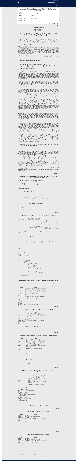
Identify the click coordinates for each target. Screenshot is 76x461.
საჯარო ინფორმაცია (34, 5)
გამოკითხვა (40, 5)
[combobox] (57, 2)
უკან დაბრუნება (20, 7)
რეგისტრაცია (51, 2)
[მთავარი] (22, 2)
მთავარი (18, 5)
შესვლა (46, 2)
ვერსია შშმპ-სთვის (55, 0)
